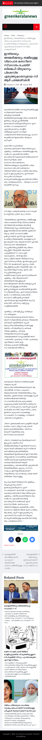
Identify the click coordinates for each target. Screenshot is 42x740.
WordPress (21, 736)
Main (12, 545)
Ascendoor (28, 734)
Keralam (7, 545)
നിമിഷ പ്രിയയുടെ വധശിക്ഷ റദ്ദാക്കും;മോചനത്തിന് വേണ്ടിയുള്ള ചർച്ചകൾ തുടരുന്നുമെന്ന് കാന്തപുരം (20, 708)
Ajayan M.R (27, 85)
